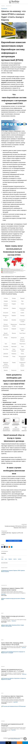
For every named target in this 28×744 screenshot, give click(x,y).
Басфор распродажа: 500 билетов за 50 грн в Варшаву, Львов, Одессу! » (16, 526)
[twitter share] (4, 547)
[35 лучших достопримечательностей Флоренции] (14, 713)
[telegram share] (11, 547)
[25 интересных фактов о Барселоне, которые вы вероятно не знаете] (14, 685)
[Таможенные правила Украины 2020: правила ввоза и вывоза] (14, 577)
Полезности (4, 8)
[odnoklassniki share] (9, 547)
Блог (2, 613)
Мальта (3, 666)
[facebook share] (2, 547)
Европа (10, 559)
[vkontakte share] (14, 742)
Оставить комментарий (14, 540)
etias (2, 559)
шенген (19, 559)
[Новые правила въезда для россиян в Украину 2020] (14, 605)
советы (15, 559)
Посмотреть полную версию (15, 738)
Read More (3, 594)
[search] (26, 2)
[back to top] (25, 738)
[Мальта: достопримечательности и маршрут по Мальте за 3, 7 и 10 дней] (14, 658)
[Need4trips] (14, 2)
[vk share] (7, 547)
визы (6, 559)
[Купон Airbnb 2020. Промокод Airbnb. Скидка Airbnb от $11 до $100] (14, 631)
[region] (14, 512)
